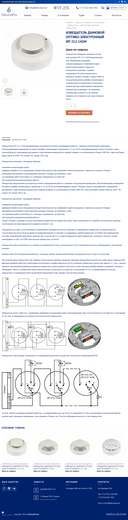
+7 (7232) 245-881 (110, 494)
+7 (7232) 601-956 (106, 497)
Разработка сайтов (114, 514)
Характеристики (19, 140)
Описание (6, 140)
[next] (58, 52)
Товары (44, 15)
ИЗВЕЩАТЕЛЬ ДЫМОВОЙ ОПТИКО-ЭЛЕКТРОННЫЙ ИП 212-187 (79, 467)
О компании (63, 15)
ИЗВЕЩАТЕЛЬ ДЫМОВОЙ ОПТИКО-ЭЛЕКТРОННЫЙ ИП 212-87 (47, 467)
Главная (27, 15)
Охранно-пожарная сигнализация (89, 22)
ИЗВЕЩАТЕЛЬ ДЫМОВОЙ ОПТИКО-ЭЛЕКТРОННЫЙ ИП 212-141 (16, 467)
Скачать (98, 15)
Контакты (116, 15)
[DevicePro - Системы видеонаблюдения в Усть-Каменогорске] (10, 11)
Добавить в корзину (79, 112)
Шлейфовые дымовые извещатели (86, 122)
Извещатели (73, 25)
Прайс (82, 15)
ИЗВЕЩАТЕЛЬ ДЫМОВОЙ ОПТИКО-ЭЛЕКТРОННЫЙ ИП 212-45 (110, 467)
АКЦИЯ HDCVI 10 (47, 489)
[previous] (6, 52)
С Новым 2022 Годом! (49, 496)
